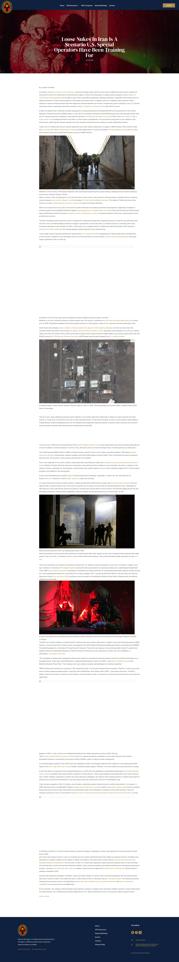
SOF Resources (100, 929)
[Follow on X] (140, 932)
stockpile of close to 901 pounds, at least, (82, 213)
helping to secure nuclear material (83, 793)
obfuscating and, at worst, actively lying (67, 203)
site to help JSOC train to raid (59, 766)
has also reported (49, 756)
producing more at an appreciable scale (93, 210)
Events (97, 937)
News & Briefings (101, 933)
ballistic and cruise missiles (84, 881)
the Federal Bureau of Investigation (120, 130)
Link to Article (44, 896)
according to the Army (57, 654)
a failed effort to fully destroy (114, 868)
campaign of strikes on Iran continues (60, 92)
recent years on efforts (66, 756)
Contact (98, 941)
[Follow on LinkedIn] (132, 932)
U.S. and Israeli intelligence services (95, 200)
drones (97, 881)
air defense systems (108, 881)
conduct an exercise (59, 570)
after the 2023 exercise (119, 661)
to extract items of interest (121, 483)
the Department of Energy (67, 130)
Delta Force (48, 478)
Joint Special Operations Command (98, 116)
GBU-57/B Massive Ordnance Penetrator (64, 336)
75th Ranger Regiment (68, 568)
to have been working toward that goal (118, 320)
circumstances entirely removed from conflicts (115, 793)
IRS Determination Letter (39, 949)
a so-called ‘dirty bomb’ (90, 234)
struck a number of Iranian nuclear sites (73, 328)
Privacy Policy (100, 944)
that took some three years (63, 868)
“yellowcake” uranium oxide (116, 787)
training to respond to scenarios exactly (90, 106)
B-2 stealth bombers (117, 336)
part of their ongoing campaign (101, 328)
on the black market (114, 879)
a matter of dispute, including (64, 200)
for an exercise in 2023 (60, 576)
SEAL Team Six (72, 478)
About (97, 926)
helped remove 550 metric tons (85, 787)
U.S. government (48, 130)
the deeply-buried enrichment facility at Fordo (86, 331)
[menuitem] (62, 5)
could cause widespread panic (117, 237)
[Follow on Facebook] (136, 932)
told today (89, 445)
